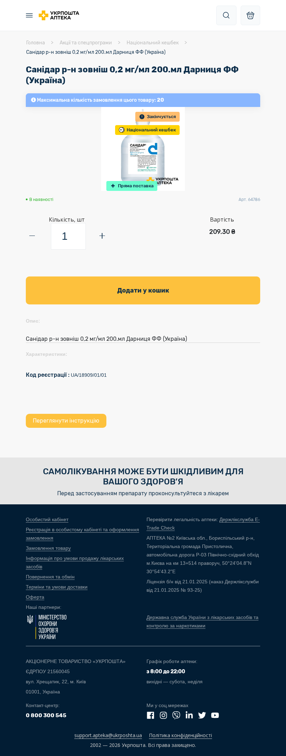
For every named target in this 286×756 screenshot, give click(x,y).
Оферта (35, 597)
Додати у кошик (143, 290)
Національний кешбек (153, 43)
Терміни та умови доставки (57, 587)
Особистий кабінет (47, 519)
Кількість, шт (67, 219)
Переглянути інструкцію (66, 420)
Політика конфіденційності (180, 735)
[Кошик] (250, 15)
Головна (35, 43)
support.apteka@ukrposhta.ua (108, 735)
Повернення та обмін (50, 576)
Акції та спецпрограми (86, 43)
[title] (226, 15)
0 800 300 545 (46, 715)
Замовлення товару (48, 548)
